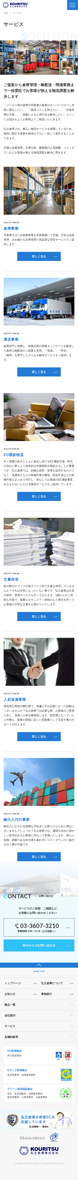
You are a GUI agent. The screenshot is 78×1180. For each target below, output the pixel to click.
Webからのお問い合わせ (39, 945)
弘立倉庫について (52, 983)
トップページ (13, 983)
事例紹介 (46, 993)
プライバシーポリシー (32, 1137)
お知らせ (10, 993)
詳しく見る (39, 256)
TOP (6, 13)
